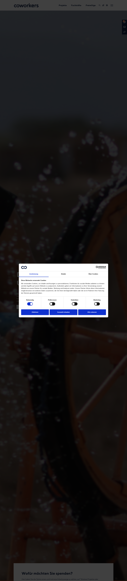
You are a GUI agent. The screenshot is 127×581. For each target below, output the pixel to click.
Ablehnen (35, 312)
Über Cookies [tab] (93, 274)
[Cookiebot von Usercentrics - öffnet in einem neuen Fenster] (97, 267)
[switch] (52, 304)
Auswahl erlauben (63, 312)
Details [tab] (63, 274)
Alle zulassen (92, 312)
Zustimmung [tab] (33, 274)
